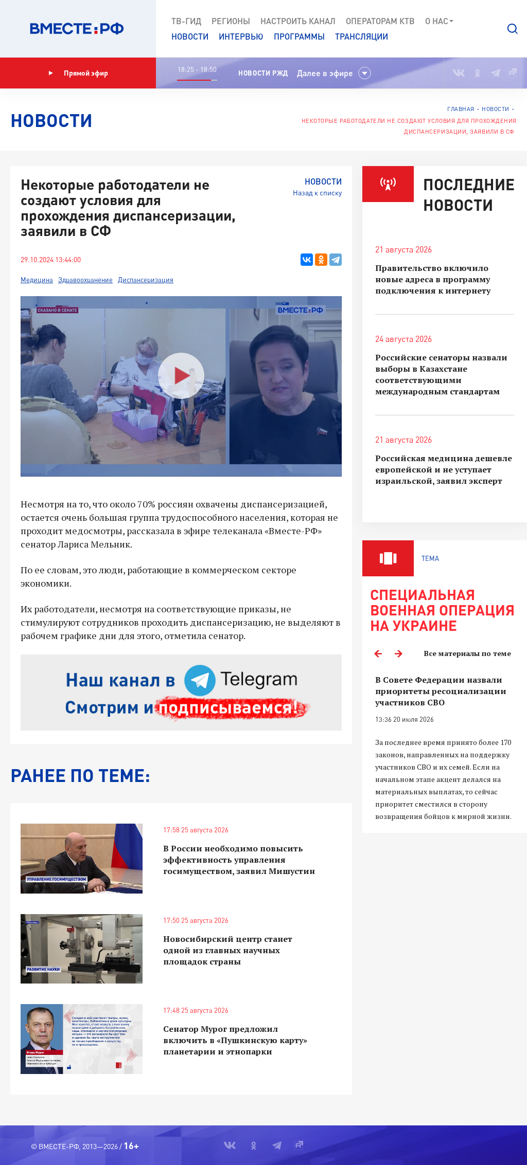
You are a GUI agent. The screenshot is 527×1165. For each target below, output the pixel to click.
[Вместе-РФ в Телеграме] (495, 73)
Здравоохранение (85, 280)
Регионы (231, 21)
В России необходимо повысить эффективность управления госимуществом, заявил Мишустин (239, 860)
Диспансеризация (145, 280)
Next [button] (398, 653)
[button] (512, 29)
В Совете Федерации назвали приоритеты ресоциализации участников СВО (440, 691)
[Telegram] (335, 259)
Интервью (241, 36)
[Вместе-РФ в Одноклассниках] (478, 73)
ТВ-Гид (186, 21)
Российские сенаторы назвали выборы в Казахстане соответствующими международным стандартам (441, 374)
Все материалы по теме (467, 653)
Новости (189, 36)
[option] (444, 748)
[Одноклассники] (321, 259)
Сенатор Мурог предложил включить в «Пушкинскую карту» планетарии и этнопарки (235, 1040)
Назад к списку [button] (317, 192)
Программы (299, 36)
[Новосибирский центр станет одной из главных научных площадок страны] (82, 949)
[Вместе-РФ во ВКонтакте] (459, 73)
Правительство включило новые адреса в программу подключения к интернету (432, 279)
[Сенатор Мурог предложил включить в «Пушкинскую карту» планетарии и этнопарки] (82, 1038)
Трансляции (361, 36)
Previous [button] (377, 653)
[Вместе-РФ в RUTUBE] (512, 73)
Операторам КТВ (380, 21)
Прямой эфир (86, 72)
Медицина (37, 280)
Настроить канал (298, 21)
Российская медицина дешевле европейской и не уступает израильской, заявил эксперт (443, 469)
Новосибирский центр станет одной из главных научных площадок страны (227, 950)
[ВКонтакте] (307, 259)
